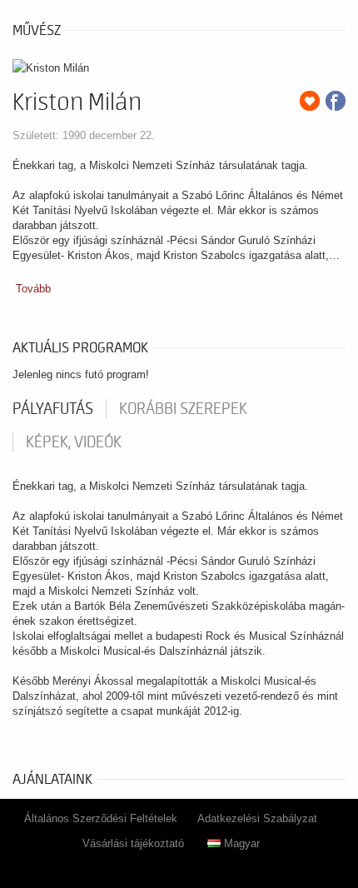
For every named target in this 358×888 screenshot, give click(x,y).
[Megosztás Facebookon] (336, 101)
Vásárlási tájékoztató (133, 843)
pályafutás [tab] (52, 409)
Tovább (33, 288)
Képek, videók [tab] (74, 442)
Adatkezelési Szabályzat (257, 818)
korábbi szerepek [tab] (183, 409)
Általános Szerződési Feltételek (100, 818)
